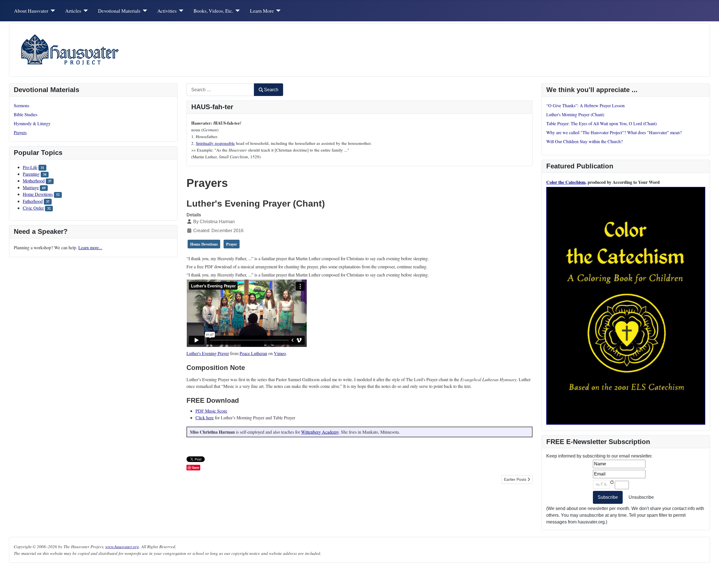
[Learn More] (277, 10)
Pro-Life (30, 167)
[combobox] (220, 89)
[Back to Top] (709, 555)
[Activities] (180, 10)
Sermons (21, 105)
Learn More (262, 10)
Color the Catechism (565, 182)
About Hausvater (31, 10)
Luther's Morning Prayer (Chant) (575, 114)
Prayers (20, 132)
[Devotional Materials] (143, 10)
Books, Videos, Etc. (213, 10)
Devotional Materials (119, 10)
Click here (204, 417)
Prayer (231, 244)
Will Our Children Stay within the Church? (584, 141)
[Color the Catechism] (625, 305)
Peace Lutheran (253, 353)
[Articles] (84, 10)
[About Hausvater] (51, 10)
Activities (167, 10)
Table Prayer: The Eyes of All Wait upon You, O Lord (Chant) (601, 123)
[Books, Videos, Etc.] (236, 10)
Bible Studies (25, 114)
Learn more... (90, 247)
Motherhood (34, 181)
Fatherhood (33, 201)
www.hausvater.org (122, 546)
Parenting (31, 174)
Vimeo (280, 353)
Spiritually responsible (215, 143)
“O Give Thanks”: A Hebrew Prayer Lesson (585, 105)
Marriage (31, 187)
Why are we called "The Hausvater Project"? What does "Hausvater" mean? (614, 132)
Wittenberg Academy (320, 432)
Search (271, 89)
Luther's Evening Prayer (207, 353)
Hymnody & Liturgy (32, 123)
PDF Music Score (211, 411)
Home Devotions (38, 194)
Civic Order (33, 208)
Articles (73, 10)
